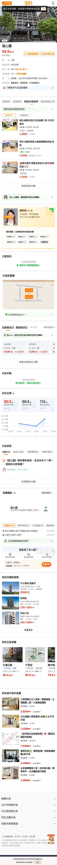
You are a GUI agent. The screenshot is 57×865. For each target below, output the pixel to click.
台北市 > (18, 826)
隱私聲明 (29, 862)
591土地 (33, 849)
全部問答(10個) (28, 471)
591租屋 (20, 852)
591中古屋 (44, 849)
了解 (43, 9)
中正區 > (25, 826)
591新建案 (22, 849)
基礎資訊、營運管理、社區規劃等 (25, 83)
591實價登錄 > (8, 826)
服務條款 (26, 855)
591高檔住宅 (31, 852)
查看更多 (28, 620)
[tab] (9, 115)
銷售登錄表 (48, 317)
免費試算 (46, 554)
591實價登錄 (10, 849)
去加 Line (44, 20)
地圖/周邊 (46, 482)
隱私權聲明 (37, 855)
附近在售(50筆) (28, 186)
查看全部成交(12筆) (28, 352)
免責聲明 (15, 855)
